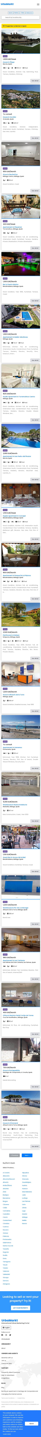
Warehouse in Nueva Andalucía (15, 805)
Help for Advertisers (7, 1375)
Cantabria (6, 1211)
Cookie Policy (21, 1398)
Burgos (5, 1201)
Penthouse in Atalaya (11, 635)
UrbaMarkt (7, 4)
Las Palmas (26, 1201)
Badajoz (6, 1195)
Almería (5, 1182)
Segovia (6, 1252)
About (3, 1348)
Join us (3, 1361)
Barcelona (6, 1198)
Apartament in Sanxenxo (12, 747)
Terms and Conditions (8, 1398)
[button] (2, 42)
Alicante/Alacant (9, 1179)
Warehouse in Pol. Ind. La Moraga (15, 908)
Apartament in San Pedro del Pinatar (17, 456)
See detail (35, 81)
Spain (10, 13)
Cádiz (5, 1208)
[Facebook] (2, 1335)
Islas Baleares (27, 1192)
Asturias (6, 1189)
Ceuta (5, 1217)
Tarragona (6, 1262)
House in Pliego (8, 62)
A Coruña (6, 1173)
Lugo (24, 1211)
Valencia (6, 1271)
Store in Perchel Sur (10, 174)
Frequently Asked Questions (10, 1372)
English (7, 1328)
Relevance (29, 13)
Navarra (5, 1230)
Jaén (24, 1195)
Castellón (6, 1214)
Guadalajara (26, 1182)
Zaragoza (6, 1284)
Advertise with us (7, 1358)
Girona (24, 1176)
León (24, 1204)
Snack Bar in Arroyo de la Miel (14, 857)
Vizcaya (5, 1277)
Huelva (24, 1185)
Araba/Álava (7, 1185)
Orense (5, 1233)
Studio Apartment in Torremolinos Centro (19, 397)
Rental (16, 13)
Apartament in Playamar (12, 227)
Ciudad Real (7, 1220)
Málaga (24, 1217)
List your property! (20, 1308)
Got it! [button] (32, 1423)
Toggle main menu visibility (38, 4)
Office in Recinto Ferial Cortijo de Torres (18, 1015)
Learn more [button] (7, 1434)
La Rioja (24, 1198)
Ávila (4, 1192)
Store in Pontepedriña (11, 1070)
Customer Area (6, 1363)
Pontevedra (7, 1239)
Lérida (24, 1208)
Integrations (5, 1378)
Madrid (24, 1214)
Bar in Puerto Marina (10, 284)
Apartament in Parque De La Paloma (17, 575)
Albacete (6, 1176)
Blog (2, 1387)
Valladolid (6, 1274)
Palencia (6, 1236)
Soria (4, 1258)
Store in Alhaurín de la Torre (13, 695)
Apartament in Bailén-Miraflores (15, 337)
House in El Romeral (10, 1123)
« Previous (14, 1155)
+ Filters (22, 13)
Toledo (5, 1268)
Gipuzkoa (25, 1173)
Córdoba (6, 1223)
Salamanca (7, 1243)
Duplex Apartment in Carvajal (14, 516)
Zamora (5, 1281)
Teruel (5, 1265)
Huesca (25, 1189)
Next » (27, 1155)
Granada (25, 1179)
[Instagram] (6, 1335)
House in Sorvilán (9, 117)
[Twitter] (10, 1335)
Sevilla (5, 1255)
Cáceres (6, 1204)
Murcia (24, 1223)
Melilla (24, 1220)
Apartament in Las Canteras (14, 960)
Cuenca (5, 1227)
